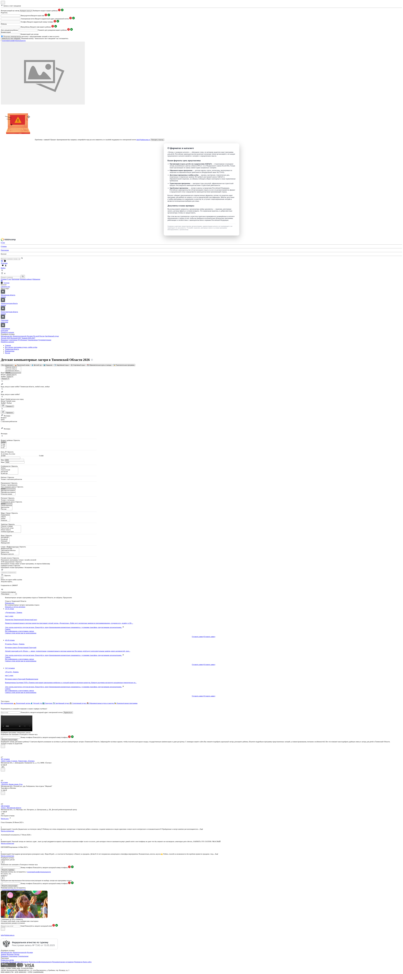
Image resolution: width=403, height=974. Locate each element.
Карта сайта (87, 962)
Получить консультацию (9, 739)
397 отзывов (5, 759)
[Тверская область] (13, 367)
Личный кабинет (26, 279)
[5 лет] (3, 448)
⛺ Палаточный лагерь (22, 365)
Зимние (3, 954)
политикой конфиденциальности (14, 40)
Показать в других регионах (15, 607)
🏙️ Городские (48, 365)
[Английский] (5, 537)
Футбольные (22, 340)
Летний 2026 (5, 338)
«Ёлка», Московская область (11, 808)
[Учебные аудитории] (11, 532)
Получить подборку (8, 870)
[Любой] (3, 442)
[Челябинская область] (13, 371)
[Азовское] (5, 520)
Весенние (10, 954)
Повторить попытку (157, 140)
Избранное (36, 279)
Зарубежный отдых (52, 336)
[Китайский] (5, 539)
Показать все (9, 603)
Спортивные (13, 340)
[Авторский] (9, 472)
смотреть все (5, 286)
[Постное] (6, 509)
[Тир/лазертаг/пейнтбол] (10, 550)
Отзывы (4, 279)
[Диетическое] (6, 507)
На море (30, 336)
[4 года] (3, 446)
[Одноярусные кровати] (8, 492)
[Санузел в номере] (11, 526)
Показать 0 (9, 406)
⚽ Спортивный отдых (78, 365)
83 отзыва (4, 782)
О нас (9, 279)
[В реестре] (9, 473)
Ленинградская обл (20, 336)
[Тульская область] (13, 369)
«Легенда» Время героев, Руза (11, 784)
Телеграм (6, 283)
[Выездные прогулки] (10, 554)
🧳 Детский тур (36, 365)
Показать (5, 379)
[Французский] (5, 543)
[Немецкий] (5, 541)
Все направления (7, 365)
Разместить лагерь (7, 960)
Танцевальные (32, 340)
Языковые (4, 340)
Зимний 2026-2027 (28, 338)
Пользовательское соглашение (63, 962)
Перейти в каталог (7, 332)
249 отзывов (5, 806)
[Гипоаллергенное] (6, 506)
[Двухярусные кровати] (8, 491)
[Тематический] (9, 470)
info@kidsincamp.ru (143, 140)
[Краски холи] (10, 552)
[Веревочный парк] (10, 549)
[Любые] (9, 468)
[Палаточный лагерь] (11, 528)
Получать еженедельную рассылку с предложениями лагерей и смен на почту (31, 36)
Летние (16, 954)
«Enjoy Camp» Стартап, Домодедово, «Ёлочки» (18, 761)
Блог (7, 962)
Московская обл (6, 336)
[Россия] (13, 372)
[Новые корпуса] (11, 530)
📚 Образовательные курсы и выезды (99, 365)
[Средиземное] (5, 515)
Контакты (24, 962)
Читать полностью (7, 831)
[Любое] (5, 519)
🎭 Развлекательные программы (123, 365)
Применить (9, 413)
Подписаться (68, 712)
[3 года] (3, 444)
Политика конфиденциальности (40, 962)
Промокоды (78, 962)
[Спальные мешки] (8, 494)
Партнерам (15, 279)
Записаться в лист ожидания (11, 38)
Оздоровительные (44, 340)
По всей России (39, 336)
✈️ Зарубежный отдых (61, 365)
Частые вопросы (15, 962)
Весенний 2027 (15, 338)
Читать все (5, 819)
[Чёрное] (5, 517)
